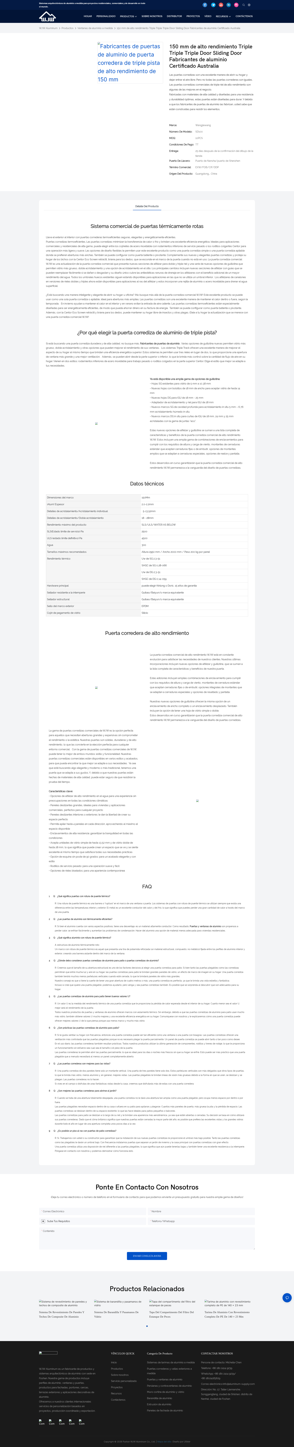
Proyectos (117, 1387)
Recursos (116, 1393)
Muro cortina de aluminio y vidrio (165, 1391)
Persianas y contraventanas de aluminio (169, 1385)
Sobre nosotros (120, 1374)
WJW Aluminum (48, 28)
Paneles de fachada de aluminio (165, 1410)
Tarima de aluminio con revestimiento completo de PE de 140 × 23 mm (227, 1314)
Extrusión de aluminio (159, 1404)
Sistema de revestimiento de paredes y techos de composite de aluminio (61, 1314)
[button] (147, 1326)
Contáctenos (118, 1399)
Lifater (187, 1441)
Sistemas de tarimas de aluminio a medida (171, 1362)
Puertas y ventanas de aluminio (164, 1379)
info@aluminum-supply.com (239, 1384)
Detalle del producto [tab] (147, 206)
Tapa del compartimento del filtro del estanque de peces (171, 1314)
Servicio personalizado (124, 1381)
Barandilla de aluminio (159, 1398)
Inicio (114, 1362)
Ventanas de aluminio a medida (95, 28)
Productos (68, 28)
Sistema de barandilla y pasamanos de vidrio (116, 1314)
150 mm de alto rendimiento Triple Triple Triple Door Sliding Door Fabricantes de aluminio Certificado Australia (178, 28)
